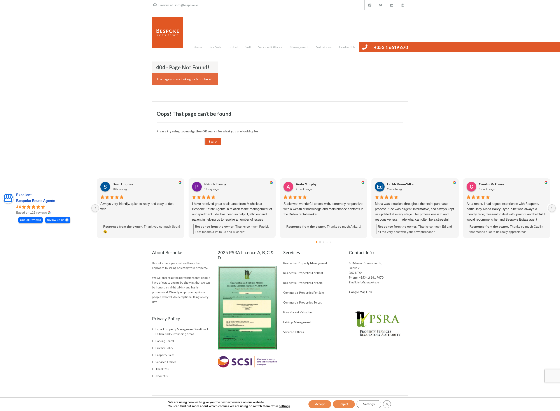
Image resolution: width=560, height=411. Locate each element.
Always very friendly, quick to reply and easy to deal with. (137, 206)
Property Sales (165, 355)
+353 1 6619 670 (391, 47)
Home (198, 47)
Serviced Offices (270, 47)
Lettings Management (297, 322)
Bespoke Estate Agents (35, 201)
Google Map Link (360, 292)
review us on (56, 219)
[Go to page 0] (316, 242)
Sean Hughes (123, 184)
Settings (369, 404)
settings (284, 406)
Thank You (162, 369)
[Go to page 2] (323, 241)
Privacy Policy (164, 348)
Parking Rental (165, 341)
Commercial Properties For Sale (303, 292)
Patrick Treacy (215, 184)
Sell (248, 47)
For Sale (215, 47)
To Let (233, 47)
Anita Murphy (306, 184)
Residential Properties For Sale (302, 283)
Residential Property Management (305, 263)
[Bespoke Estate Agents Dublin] (167, 34)
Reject (344, 404)
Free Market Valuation (297, 312)
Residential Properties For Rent (303, 273)
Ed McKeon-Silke (400, 184)
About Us (162, 376)
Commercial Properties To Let (302, 302)
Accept (320, 404)
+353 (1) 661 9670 (371, 277)
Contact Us (347, 47)
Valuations (324, 47)
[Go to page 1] (320, 242)
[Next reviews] (552, 208)
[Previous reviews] (95, 208)
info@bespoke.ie (186, 5)
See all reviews (30, 219)
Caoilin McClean (491, 184)
